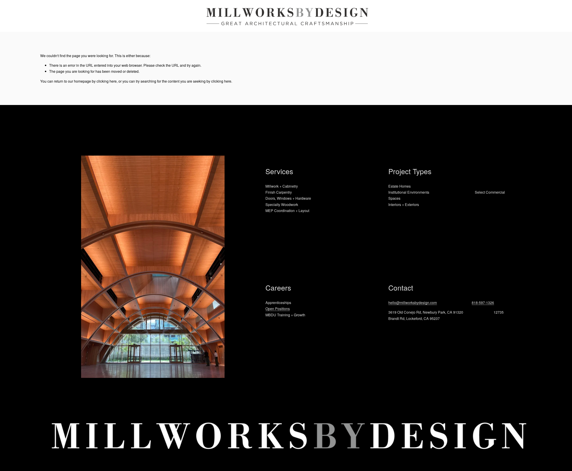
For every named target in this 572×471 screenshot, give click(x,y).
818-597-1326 (483, 302)
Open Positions (277, 308)
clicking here (107, 81)
